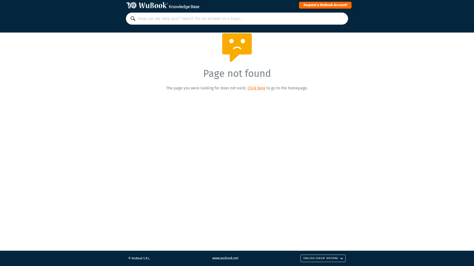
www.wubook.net (225, 258)
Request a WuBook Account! (325, 5)
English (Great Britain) (320, 258)
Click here (256, 88)
